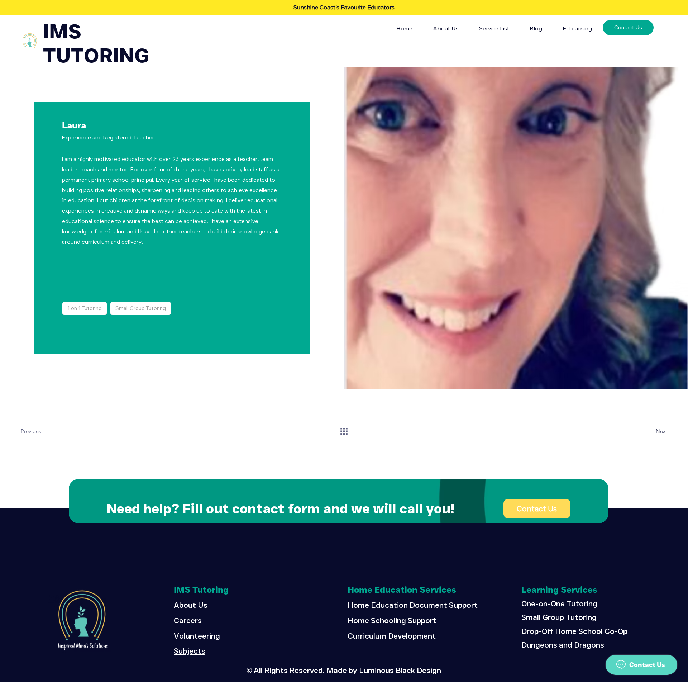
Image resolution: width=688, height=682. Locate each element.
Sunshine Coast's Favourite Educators (344, 7)
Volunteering (197, 635)
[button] (574, 28)
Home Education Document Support (413, 605)
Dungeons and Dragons (562, 644)
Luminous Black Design (400, 670)
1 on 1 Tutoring (84, 308)
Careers (188, 620)
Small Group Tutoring (140, 308)
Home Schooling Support (392, 620)
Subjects (189, 650)
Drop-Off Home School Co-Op (574, 631)
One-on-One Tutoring (559, 603)
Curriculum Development (392, 635)
